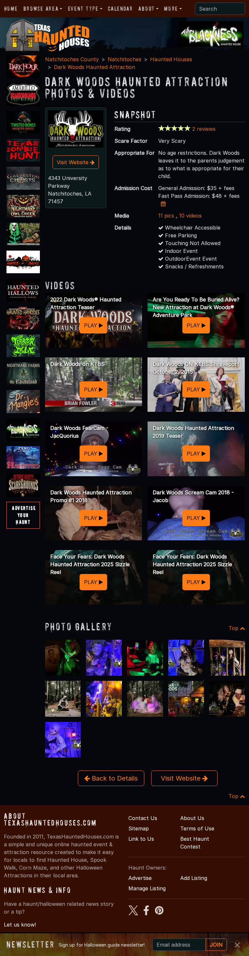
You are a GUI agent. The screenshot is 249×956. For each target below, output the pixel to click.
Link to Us (141, 839)
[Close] (237, 945)
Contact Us (142, 818)
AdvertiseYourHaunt (24, 515)
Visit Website (73, 162)
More (171, 8)
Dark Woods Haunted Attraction (94, 67)
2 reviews (204, 129)
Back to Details (114, 778)
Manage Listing (147, 888)
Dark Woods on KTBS (77, 364)
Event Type (83, 8)
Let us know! (20, 924)
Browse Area (40, 8)
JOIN (216, 944)
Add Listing (193, 878)
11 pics (166, 215)
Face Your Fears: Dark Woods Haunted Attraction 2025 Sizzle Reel (90, 564)
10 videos (190, 215)
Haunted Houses (171, 59)
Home (11, 8)
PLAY (91, 325)
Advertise (140, 878)
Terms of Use (197, 828)
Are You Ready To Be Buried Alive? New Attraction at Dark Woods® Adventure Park (196, 307)
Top (234, 628)
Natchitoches (124, 59)
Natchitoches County (72, 59)
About (146, 8)
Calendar (120, 8)
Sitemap (138, 828)
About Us (192, 818)
